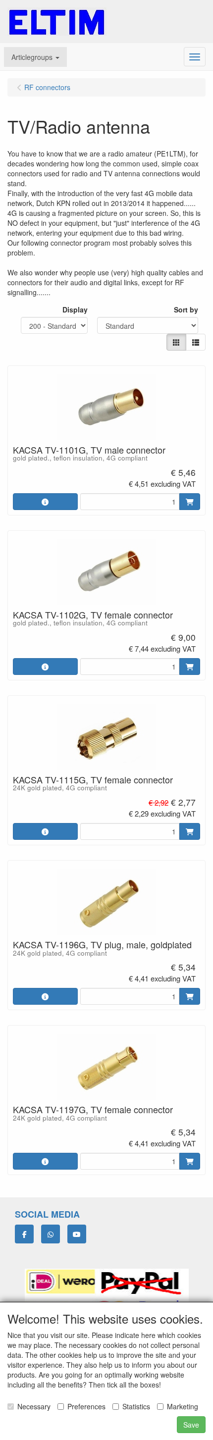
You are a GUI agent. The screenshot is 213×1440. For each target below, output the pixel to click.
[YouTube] (76, 1234)
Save (191, 1425)
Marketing (182, 1406)
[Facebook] (24, 1234)
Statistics (136, 1406)
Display (75, 309)
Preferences (86, 1406)
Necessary (34, 1406)
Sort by (186, 309)
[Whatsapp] (50, 1234)
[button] (35, 57)
